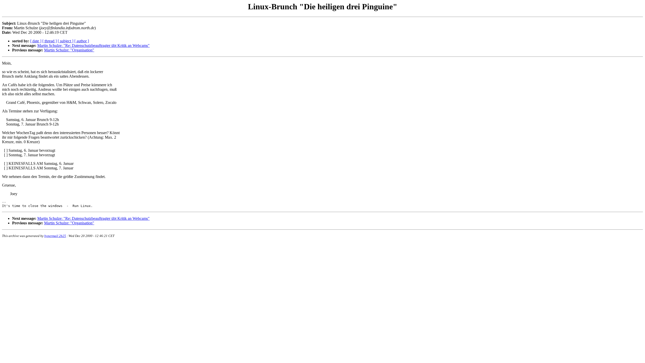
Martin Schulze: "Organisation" (69, 50)
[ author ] (81, 41)
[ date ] (35, 41)
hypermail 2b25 (55, 236)
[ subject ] (65, 41)
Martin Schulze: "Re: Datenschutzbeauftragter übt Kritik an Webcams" (93, 45)
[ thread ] (49, 41)
